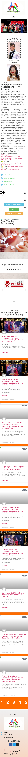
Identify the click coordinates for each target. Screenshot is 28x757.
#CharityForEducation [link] (6, 158)
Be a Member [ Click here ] (8, 222)
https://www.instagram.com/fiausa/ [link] (10, 169)
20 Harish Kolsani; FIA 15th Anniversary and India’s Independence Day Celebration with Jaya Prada (12, 339)
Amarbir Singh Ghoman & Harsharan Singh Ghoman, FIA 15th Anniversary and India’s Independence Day (12, 678)
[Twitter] (14, 744)
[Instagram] (17, 744)
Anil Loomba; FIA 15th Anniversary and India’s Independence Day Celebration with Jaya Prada (14, 636)
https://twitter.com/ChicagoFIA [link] (16, 166)
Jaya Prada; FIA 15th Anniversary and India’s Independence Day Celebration (13, 594)
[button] (14, 17)
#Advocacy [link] (17, 156)
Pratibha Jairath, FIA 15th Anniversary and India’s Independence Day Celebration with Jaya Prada (12, 552)
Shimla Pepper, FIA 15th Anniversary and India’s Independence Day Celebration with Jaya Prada (12, 382)
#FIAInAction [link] (13, 159)
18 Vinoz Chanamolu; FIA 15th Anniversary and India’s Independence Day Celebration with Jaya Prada (12, 425)
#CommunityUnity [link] (12, 155)
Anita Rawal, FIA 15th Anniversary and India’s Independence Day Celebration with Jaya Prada (13, 467)
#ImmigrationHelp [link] (17, 158)
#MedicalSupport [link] (5, 159)
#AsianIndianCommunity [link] (7, 156)
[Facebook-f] (10, 744)
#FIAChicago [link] (4, 155)
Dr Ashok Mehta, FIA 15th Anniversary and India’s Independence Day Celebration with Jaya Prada (12, 510)
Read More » (5, 352)
